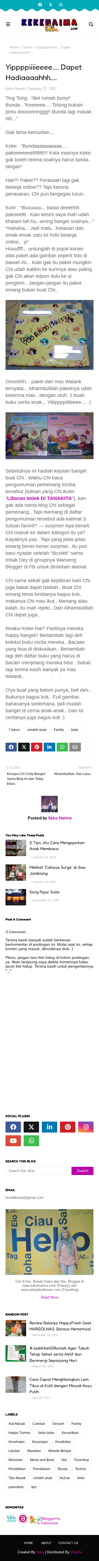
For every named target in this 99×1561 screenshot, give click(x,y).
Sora (40, 1552)
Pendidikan (17, 1469)
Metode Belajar (59, 1451)
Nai (64, 1460)
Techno (80, 1469)
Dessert (58, 1424)
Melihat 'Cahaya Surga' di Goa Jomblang (57, 870)
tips (34, 1487)
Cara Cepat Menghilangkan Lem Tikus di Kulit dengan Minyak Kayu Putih (60, 1385)
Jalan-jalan (46, 1433)
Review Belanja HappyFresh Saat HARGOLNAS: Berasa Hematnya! (60, 1326)
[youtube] (13, 1140)
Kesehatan (17, 1442)
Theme (76, 1552)
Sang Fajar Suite (44, 891)
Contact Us (68, 1543)
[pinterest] (67, 1127)
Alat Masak (17, 1424)
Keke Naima (15, 89)
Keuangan (40, 1442)
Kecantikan (70, 1433)
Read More (49, 1297)
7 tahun (27, 47)
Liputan (14, 1451)
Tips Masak (17, 1478)
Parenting (81, 1460)
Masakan (34, 1451)
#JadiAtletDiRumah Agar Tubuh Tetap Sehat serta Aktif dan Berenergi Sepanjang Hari (59, 1354)
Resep (63, 1469)
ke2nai (65, 1478)
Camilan (38, 1424)
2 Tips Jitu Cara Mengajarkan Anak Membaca (56, 845)
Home (14, 47)
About (46, 1543)
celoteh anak (36, 730)
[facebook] (40, 4)
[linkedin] (49, 1127)
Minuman (16, 1460)
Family (59, 730)
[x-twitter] (50, 4)
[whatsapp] (31, 1140)
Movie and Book (42, 1460)
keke (74, 730)
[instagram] (60, 4)
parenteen (16, 1487)
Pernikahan (41, 1469)
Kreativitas (63, 1442)
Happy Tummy (19, 1433)
